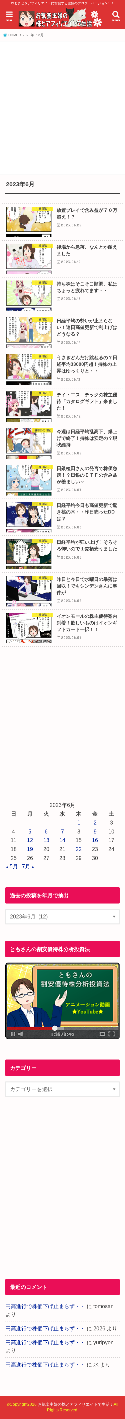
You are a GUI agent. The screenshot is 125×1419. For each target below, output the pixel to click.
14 (62, 840)
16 (95, 840)
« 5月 (11, 866)
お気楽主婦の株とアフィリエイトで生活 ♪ (75, 1404)
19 (30, 849)
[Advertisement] (62, 106)
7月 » (28, 866)
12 (30, 840)
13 (46, 840)
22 (79, 849)
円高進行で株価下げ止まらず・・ (45, 1306)
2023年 (28, 35)
